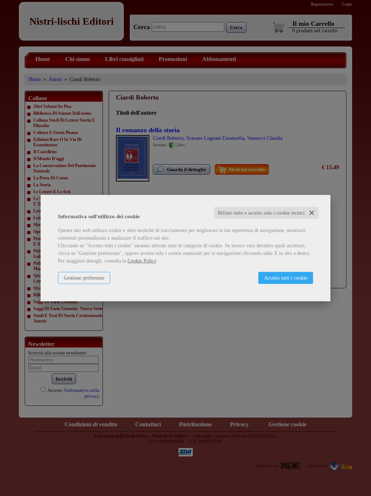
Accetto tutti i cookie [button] (285, 277)
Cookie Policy (142, 260)
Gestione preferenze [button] (84, 277)
